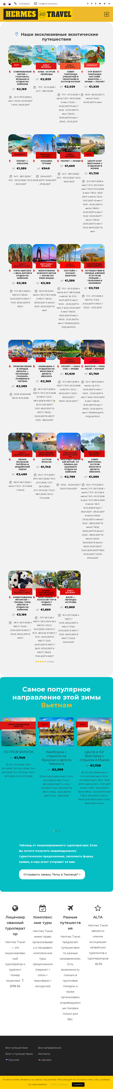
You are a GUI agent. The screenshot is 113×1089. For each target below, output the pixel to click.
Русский (14, 1059)
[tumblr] (95, 3)
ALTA (98, 964)
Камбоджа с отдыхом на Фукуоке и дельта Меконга (56, 758)
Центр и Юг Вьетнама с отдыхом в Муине (94, 756)
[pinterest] (91, 3)
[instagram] (109, 3)
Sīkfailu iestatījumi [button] (59, 1084)
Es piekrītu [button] (78, 1084)
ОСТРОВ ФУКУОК (19, 752)
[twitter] (100, 3)
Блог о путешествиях (19, 1053)
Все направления (49, 1047)
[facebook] (87, 3)
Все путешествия (17, 1047)
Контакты (44, 1053)
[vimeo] (104, 3)
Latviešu (46, 1059)
